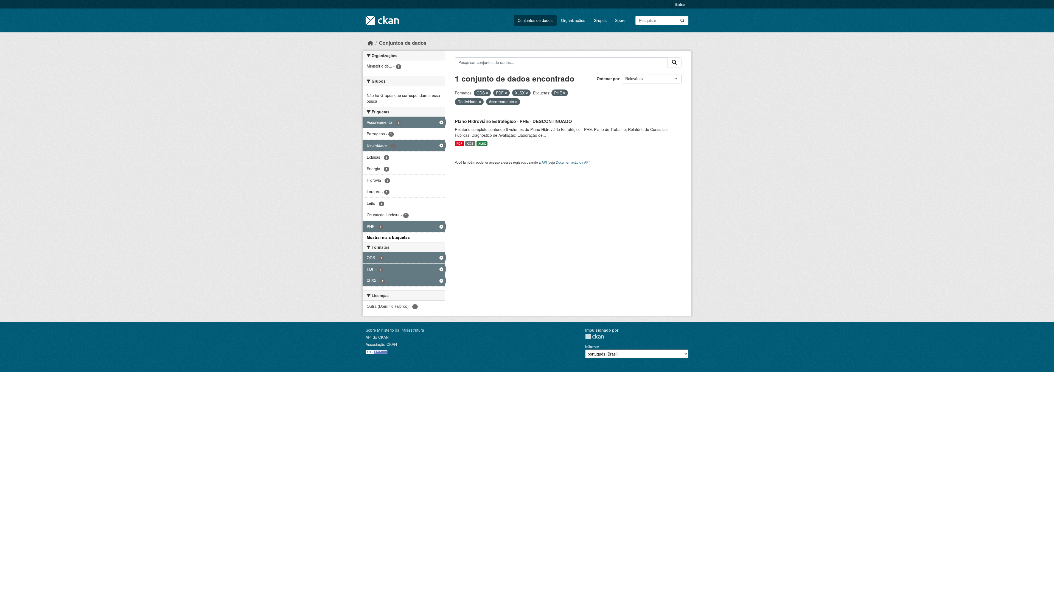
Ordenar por (608, 78)
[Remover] (487, 93)
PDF (459, 143)
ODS (470, 143)
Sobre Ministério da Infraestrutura (395, 330)
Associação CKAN (381, 344)
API (544, 162)
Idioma (591, 346)
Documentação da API (572, 162)
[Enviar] (682, 20)
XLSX (482, 143)
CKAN (594, 336)
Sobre (620, 20)
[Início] (370, 42)
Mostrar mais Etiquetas (388, 237)
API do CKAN (377, 337)
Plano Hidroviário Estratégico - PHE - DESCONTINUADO (513, 121)
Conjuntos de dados (535, 20)
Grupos (600, 20)
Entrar (680, 4)
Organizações (573, 20)
